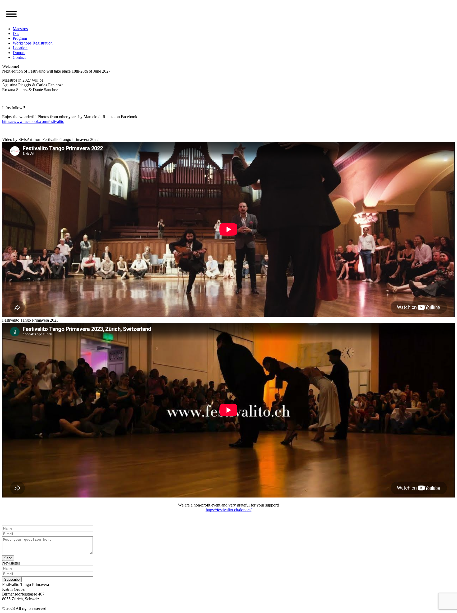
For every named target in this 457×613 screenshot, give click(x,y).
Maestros (20, 28)
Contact (19, 57)
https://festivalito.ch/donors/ (229, 510)
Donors (19, 52)
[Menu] (11, 14)
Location (20, 48)
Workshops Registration (33, 43)
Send (8, 558)
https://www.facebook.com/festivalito (33, 121)
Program (20, 38)
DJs (16, 33)
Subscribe (12, 579)
